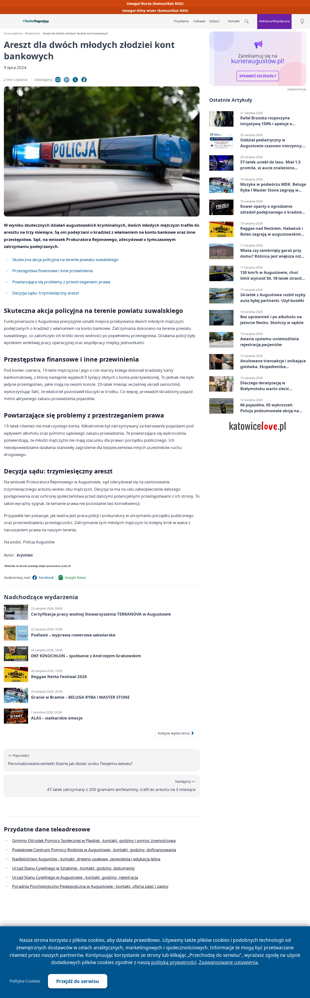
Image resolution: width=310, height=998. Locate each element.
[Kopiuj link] (58, 80)
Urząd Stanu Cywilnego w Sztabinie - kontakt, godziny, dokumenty (73, 868)
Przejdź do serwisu (77, 981)
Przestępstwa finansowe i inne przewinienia (52, 270)
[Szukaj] (246, 21)
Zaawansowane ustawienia (228, 962)
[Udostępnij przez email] (67, 80)
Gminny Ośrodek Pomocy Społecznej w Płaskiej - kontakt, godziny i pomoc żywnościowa (94, 840)
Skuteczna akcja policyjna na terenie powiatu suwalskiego (65, 259)
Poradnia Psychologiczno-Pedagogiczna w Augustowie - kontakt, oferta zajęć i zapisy (90, 886)
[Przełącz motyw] (302, 21)
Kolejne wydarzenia (174, 733)
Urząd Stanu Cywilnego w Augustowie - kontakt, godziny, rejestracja (75, 877)
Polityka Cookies (25, 981)
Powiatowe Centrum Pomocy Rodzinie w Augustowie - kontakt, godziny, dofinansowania (94, 849)
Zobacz (214, 21)
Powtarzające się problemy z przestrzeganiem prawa (61, 282)
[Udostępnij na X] (75, 80)
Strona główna (13, 33)
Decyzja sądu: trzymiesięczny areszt (45, 293)
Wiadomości (32, 33)
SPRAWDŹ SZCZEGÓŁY (257, 76)
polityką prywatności (173, 962)
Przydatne (181, 21)
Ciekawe (199, 21)
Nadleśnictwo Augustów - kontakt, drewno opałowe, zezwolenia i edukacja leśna (86, 859)
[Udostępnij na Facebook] (84, 80)
